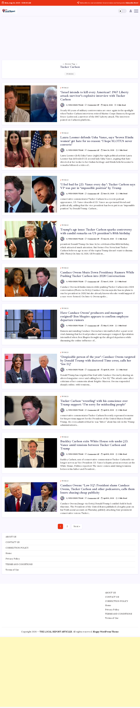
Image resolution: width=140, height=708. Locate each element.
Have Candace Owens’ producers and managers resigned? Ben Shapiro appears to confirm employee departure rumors (94, 316)
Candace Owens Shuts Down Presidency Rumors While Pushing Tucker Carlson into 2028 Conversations (97, 274)
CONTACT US (12, 542)
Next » (77, 526)
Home (9, 553)
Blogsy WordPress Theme (106, 631)
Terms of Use (12, 569)
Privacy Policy (13, 558)
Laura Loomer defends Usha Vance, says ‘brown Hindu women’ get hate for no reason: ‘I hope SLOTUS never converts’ (96, 141)
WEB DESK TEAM (75, 105)
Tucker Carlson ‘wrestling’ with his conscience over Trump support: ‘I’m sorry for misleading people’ (94, 402)
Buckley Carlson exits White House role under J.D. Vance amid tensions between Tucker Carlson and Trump (94, 444)
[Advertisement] (70, 37)
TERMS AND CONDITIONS (19, 564)
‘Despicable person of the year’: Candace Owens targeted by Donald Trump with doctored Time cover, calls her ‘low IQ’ (97, 360)
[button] (122, 11)
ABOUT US (11, 536)
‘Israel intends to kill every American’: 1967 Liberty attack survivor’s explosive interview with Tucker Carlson (94, 95)
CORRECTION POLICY (17, 547)
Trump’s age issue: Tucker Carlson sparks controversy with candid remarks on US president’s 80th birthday (96, 231)
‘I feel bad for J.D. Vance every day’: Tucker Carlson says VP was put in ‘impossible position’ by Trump (97, 186)
